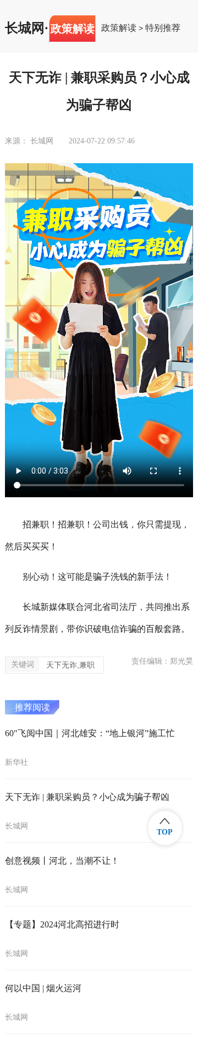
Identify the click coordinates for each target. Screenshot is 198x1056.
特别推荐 (162, 28)
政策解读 (118, 28)
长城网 (25, 28)
